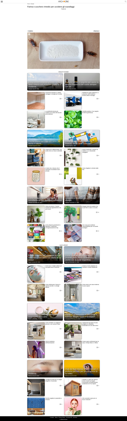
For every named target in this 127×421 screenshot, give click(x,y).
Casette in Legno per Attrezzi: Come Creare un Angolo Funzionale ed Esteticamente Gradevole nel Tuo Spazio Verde (90, 382)
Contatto (52, 417)
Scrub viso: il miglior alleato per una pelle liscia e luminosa (53, 266)
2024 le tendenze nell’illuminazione (50, 342)
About (56, 417)
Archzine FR (69, 417)
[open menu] (1, 1)
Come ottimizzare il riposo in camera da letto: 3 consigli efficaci (52, 286)
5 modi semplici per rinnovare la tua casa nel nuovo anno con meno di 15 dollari (44, 257)
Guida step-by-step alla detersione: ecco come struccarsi (43, 315)
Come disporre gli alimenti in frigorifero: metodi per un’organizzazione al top (52, 226)
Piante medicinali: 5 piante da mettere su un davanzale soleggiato (90, 151)
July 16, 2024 (36, 375)
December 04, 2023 (37, 202)
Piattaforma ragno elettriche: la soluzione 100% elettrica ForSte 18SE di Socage (90, 94)
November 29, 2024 (75, 319)
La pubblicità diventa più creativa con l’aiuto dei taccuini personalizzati (53, 113)
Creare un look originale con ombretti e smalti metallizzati (89, 266)
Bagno (29, 262)
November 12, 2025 (74, 262)
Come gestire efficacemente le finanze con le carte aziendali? (78, 142)
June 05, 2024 (73, 375)
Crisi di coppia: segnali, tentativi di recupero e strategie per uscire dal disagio (80, 198)
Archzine (75, 417)
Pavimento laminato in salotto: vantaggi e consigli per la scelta (53, 93)
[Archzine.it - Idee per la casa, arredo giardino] (63, 1)
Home (28, 3)
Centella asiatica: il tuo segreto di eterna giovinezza (90, 112)
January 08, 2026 (36, 262)
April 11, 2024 (73, 145)
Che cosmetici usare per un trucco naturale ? (89, 399)
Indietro (30, 31)
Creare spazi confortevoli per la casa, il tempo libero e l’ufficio (90, 342)
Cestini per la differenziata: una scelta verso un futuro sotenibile (53, 150)
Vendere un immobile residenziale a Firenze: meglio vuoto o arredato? (81, 315)
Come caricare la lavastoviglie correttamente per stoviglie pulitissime (45, 199)
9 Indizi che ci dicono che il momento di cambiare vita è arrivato (52, 170)
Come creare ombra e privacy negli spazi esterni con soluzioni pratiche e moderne (44, 84)
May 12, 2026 (73, 88)
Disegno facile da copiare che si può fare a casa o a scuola (90, 207)
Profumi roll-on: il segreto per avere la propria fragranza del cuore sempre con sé (82, 84)
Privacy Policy (62, 417)
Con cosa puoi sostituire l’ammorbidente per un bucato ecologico (90, 226)
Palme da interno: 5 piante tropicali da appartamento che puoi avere (53, 208)
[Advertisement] (63, 19)
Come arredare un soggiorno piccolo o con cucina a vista (53, 323)
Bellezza (30, 319)
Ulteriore (96, 31)
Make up (67, 262)
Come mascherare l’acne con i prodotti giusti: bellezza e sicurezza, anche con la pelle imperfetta (81, 257)
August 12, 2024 (36, 145)
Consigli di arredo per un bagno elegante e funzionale (53, 380)
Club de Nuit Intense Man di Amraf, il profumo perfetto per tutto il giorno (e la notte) (81, 371)
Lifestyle (32, 3)
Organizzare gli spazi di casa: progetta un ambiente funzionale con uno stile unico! (90, 324)
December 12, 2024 (37, 319)
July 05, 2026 (36, 88)
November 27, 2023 (74, 202)
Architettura (68, 319)
